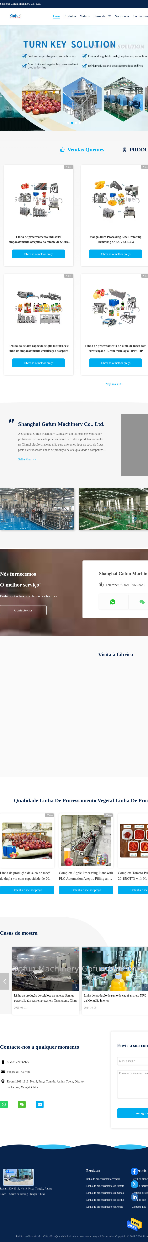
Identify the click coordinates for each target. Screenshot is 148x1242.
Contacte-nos (23, 610)
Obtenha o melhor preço (38, 254)
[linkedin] (134, 1197)
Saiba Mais (27, 459)
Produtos (70, 16)
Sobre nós (122, 16)
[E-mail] (44, 1107)
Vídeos (85, 16)
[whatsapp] (9, 1107)
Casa (56, 16)
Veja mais (114, 384)
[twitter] (134, 1184)
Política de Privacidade (28, 1236)
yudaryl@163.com (18, 1071)
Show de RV (102, 16)
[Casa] (15, 16)
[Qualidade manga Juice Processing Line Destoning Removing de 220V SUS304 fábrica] (115, 200)
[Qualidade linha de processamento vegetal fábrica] (85, 77)
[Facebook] (134, 1171)
